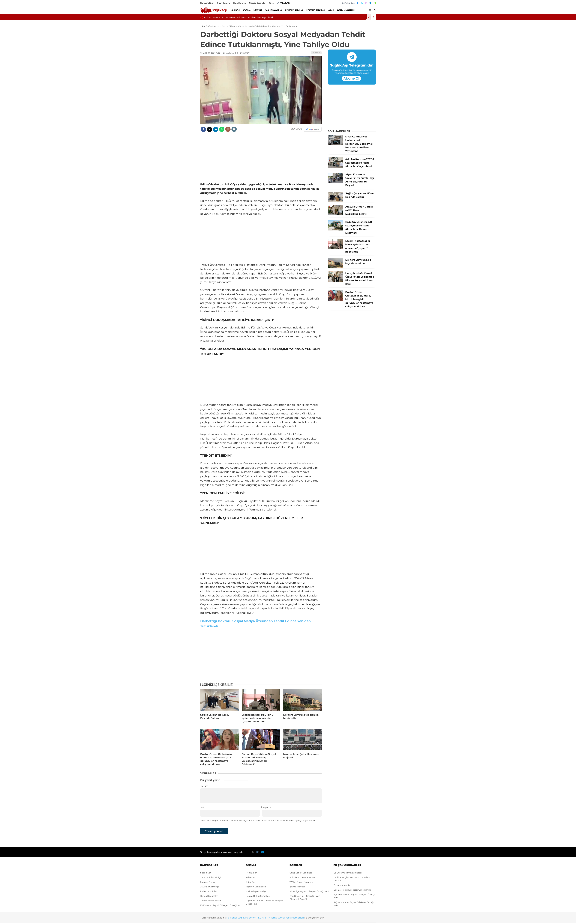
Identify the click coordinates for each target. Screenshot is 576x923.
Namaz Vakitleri (207, 3)
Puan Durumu (223, 3)
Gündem (235, 10)
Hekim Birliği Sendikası (258, 896)
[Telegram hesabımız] (370, 3)
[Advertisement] (261, 158)
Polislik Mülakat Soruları (302, 877)
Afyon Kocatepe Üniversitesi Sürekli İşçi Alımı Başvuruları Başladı (238, 17)
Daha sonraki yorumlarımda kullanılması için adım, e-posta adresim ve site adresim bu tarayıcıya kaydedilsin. (258, 820)
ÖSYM (331, 10)
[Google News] (313, 129)
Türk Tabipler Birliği (210, 877)
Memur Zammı (208, 882)
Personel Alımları (294, 10)
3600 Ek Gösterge (209, 886)
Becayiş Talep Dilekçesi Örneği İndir (352, 889)
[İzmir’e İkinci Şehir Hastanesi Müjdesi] (302, 739)
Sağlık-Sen (205, 872)
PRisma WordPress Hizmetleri (286, 917)
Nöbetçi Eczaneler (257, 3)
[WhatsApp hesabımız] (375, 3)
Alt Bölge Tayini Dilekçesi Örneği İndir (310, 891)
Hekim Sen (251, 872)
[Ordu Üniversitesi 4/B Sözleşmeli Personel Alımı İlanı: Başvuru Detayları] (335, 229)
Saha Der (250, 877)
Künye (271, 3)
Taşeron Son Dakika (256, 886)
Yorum (205, 786)
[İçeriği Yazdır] (234, 129)
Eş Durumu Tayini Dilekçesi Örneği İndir (221, 905)
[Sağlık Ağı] (213, 12)
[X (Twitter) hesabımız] (362, 3)
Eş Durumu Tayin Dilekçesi (347, 872)
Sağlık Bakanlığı (273, 10)
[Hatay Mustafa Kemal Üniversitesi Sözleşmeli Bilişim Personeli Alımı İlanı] (335, 281)
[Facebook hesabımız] (357, 3)
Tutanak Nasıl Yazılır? (211, 900)
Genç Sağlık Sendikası (301, 872)
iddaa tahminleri (209, 891)
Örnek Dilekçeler (209, 896)
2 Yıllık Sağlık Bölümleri (302, 882)
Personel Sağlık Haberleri (241, 917)
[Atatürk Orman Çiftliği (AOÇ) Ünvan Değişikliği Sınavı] (335, 214)
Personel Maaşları (315, 10)
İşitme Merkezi (297, 886)
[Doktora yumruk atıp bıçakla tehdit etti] (302, 700)
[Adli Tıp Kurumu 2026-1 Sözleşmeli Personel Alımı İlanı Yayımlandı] (335, 167)
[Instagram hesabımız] (366, 3)
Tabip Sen (251, 882)
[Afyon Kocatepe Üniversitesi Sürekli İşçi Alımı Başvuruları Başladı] (335, 182)
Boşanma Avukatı (342, 885)
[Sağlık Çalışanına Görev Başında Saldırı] (219, 700)
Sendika (246, 10)
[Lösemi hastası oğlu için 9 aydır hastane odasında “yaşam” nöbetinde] (261, 700)
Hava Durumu (239, 3)
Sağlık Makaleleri (346, 10)
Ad (203, 807)
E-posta (267, 807)
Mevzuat (258, 10)
